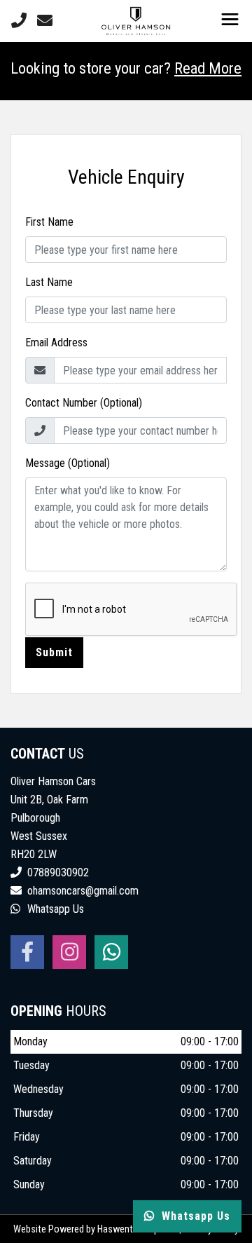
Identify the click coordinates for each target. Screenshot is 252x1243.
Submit (54, 652)
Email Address (56, 342)
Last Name (49, 282)
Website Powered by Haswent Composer (95, 1229)
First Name (49, 222)
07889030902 (56, 872)
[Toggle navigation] (229, 21)
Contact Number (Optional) (83, 402)
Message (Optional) (67, 463)
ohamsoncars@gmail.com (83, 890)
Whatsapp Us (54, 909)
